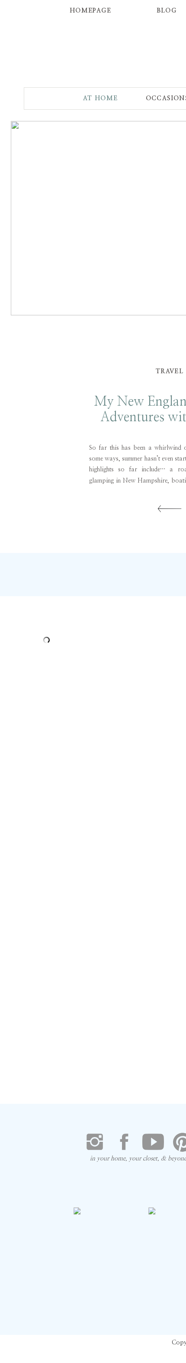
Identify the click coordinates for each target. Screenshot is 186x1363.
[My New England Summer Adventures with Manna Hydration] (169, 508)
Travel (169, 372)
